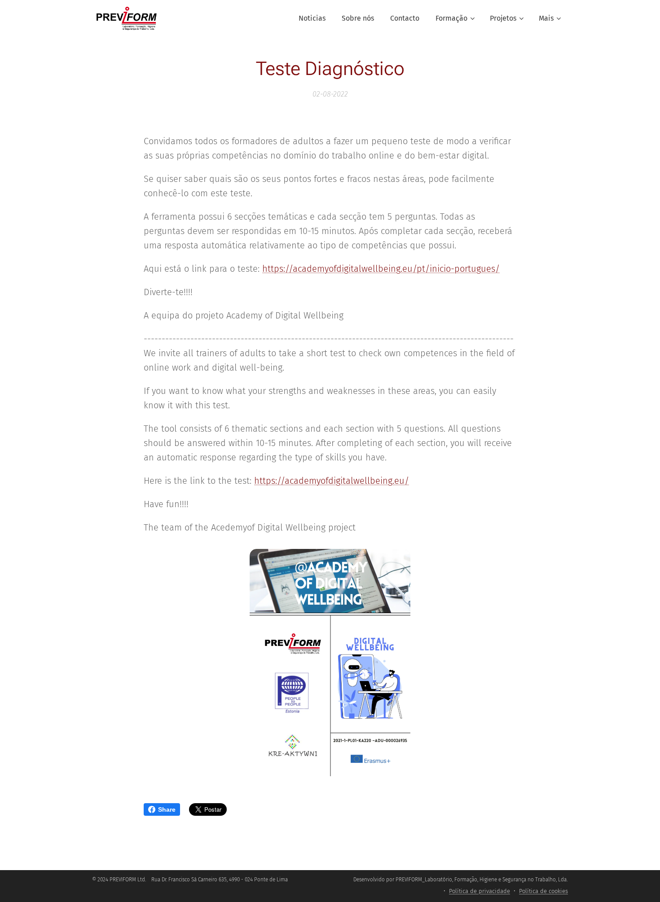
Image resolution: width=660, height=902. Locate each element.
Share (167, 809)
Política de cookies (543, 891)
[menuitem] (312, 18)
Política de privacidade (479, 891)
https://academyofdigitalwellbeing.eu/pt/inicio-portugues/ (381, 268)
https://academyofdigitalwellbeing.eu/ (331, 480)
